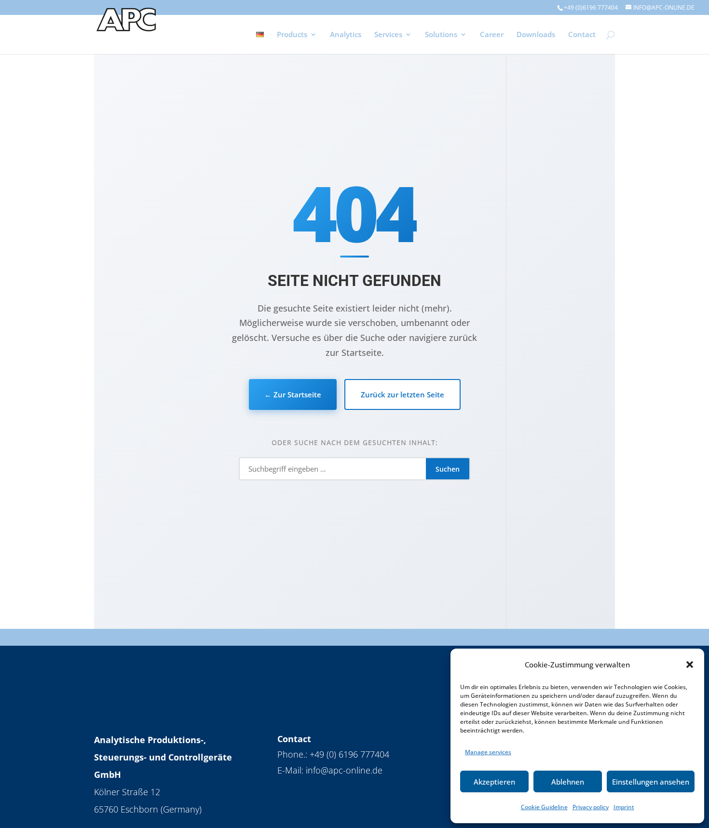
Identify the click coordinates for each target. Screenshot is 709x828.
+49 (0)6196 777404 (591, 7)
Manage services (488, 752)
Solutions (441, 35)
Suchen (448, 469)
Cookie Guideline (544, 807)
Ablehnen (567, 782)
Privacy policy (591, 807)
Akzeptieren (494, 782)
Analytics (345, 35)
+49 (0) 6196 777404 (349, 754)
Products (292, 35)
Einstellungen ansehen (650, 782)
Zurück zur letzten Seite (402, 394)
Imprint (624, 807)
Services (388, 35)
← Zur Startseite (292, 394)
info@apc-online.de (344, 770)
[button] (690, 664)
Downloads (536, 35)
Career (492, 35)
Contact (582, 35)
